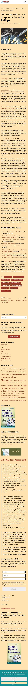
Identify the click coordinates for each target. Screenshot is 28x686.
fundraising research (17, 285)
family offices (23, 380)
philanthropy (5, 391)
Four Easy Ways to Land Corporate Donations (12, 245)
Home (2, 8)
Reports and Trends (5, 358)
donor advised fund (20, 371)
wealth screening (9, 400)
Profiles (2, 351)
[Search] (25, 317)
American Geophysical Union (7, 91)
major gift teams (7, 388)
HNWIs (11, 385)
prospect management (6, 395)
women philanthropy (21, 400)
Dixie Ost (3, 106)
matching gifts (5, 288)
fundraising (10, 383)
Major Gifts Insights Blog (10, 8)
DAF (15, 371)
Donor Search (18, 54)
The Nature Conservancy (6, 79)
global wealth (4, 385)
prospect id (4, 393)
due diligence (9, 377)
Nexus (20, 388)
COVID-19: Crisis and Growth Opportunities (12, 257)
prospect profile (14, 288)
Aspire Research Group (7, 23)
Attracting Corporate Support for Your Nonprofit (12, 239)
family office (17, 380)
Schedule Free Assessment (13, 460)
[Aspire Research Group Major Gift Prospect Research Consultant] (5, 2)
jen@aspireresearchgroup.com (8, 608)
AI (8, 368)
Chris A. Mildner (4, 78)
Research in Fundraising (6, 360)
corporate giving (5, 279)
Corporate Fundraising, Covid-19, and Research (13, 231)
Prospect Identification (6, 353)
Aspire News (4, 344)
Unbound (24, 54)
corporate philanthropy (16, 279)
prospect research (9, 397)
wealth (19, 398)
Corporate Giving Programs (8, 243)
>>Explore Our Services (6, 444)
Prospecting (21, 393)
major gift (19, 385)
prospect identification (12, 393)
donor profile (8, 374)
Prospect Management (6, 356)
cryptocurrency (10, 371)
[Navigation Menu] (25, 2)
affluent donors (4, 368)
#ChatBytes (8, 138)
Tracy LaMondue (4, 90)
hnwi (8, 385)
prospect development (18, 391)
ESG (14, 380)
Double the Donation (15, 282)
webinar (15, 400)
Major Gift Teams (5, 347)
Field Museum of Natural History (8, 108)
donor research (5, 282)
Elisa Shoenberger (9, 261)
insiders (15, 385)
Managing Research (5, 349)
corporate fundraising (20, 369)
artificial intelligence (13, 368)
